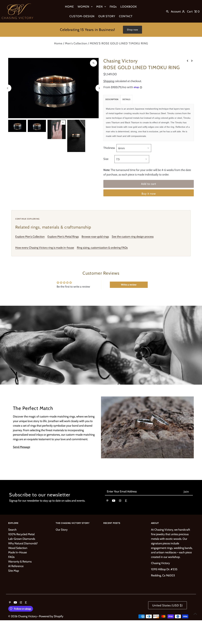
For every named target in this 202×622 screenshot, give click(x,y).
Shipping (108, 81)
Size (105, 159)
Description (111, 99)
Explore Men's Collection (30, 236)
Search (12, 529)
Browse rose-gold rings (95, 236)
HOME (69, 6)
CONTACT (126, 16)
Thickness (109, 148)
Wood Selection (17, 548)
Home (58, 43)
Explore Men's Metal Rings (63, 236)
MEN (99, 6)
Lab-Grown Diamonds (21, 539)
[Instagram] (120, 501)
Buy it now (149, 193)
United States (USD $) (167, 605)
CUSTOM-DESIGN (82, 16)
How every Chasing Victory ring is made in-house (44, 247)
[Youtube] (113, 501)
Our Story (62, 529)
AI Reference (16, 566)
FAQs (113, 6)
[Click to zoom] (93, 63)
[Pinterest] (107, 501)
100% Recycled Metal (21, 534)
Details (126, 99)
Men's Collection (76, 43)
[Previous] (7, 88)
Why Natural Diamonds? (23, 543)
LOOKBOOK (128, 6)
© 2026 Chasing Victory (22, 616)
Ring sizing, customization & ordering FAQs (102, 247)
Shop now (132, 29)
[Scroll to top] (195, 613)
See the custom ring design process (133, 236)
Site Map (13, 570)
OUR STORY (106, 16)
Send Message (21, 447)
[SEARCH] (167, 11)
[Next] (99, 88)
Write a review (129, 284)
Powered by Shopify (51, 616)
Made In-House (17, 552)
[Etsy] (126, 501)
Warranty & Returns (20, 561)
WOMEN (83, 6)
